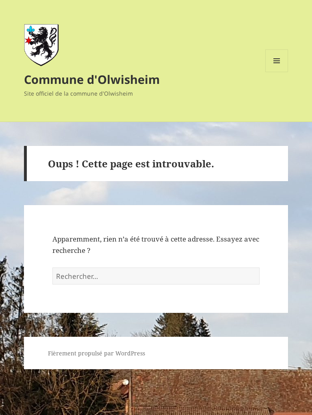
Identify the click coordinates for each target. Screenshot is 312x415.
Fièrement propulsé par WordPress (96, 353)
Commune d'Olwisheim (92, 79)
